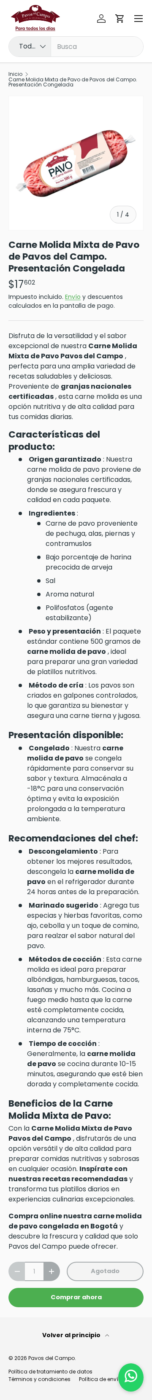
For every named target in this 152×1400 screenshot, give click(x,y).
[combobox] (76, 46)
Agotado (105, 1271)
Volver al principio (72, 1335)
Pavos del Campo (51, 1358)
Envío (73, 297)
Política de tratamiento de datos (50, 1371)
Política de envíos (102, 1379)
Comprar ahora (76, 1297)
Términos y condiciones (39, 1379)
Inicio (15, 74)
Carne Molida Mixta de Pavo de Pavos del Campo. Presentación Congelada (72, 82)
